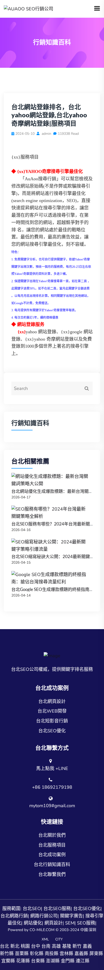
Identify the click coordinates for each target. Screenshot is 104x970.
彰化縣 (36, 954)
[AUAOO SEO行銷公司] (28, 9)
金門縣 (67, 961)
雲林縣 (66, 954)
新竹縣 (7, 954)
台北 (4, 946)
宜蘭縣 (8, 961)
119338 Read (68, 133)
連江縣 (82, 961)
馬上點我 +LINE (52, 768)
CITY (59, 939)
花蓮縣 (23, 961)
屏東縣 (96, 954)
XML (45, 939)
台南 (45, 946)
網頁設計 (53, 923)
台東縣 (38, 961)
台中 (35, 946)
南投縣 (51, 954)
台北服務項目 (52, 845)
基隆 (66, 946)
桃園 (25, 946)
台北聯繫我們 (52, 874)
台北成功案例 (52, 855)
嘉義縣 (81, 954)
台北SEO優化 (52, 731)
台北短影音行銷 (52, 721)
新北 (14, 946)
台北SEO (32, 909)
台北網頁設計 (52, 701)
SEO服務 (86, 923)
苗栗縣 (22, 954)
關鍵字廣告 (71, 916)
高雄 (56, 946)
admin (46, 133)
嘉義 (87, 946)
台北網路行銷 (14, 916)
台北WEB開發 (52, 711)
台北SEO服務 (57, 909)
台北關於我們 (52, 835)
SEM (69, 923)
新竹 (77, 946)
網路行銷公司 (44, 916)
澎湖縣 (53, 961)
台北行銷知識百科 (52, 865)
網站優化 (33, 923)
